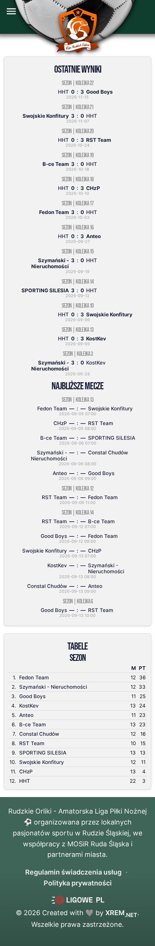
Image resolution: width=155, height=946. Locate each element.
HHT (24, 781)
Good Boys (32, 696)
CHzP (26, 771)
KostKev (29, 706)
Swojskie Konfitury (41, 762)
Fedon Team (34, 677)
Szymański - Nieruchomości (53, 687)
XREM (121, 913)
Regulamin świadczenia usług (73, 872)
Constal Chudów (39, 734)
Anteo (26, 715)
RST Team (31, 743)
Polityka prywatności (78, 883)
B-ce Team (32, 724)
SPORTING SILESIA (42, 753)
